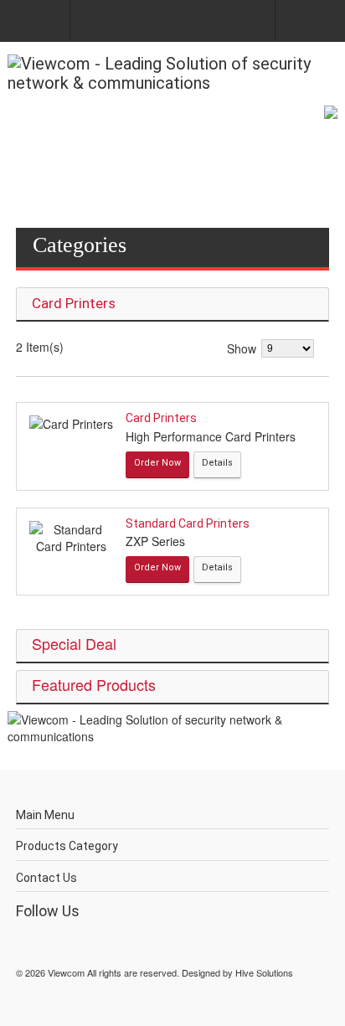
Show (241, 348)
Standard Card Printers (188, 523)
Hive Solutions (264, 972)
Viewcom (66, 972)
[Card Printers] (71, 423)
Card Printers (161, 418)
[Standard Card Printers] (71, 538)
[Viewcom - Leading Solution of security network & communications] (172, 73)
